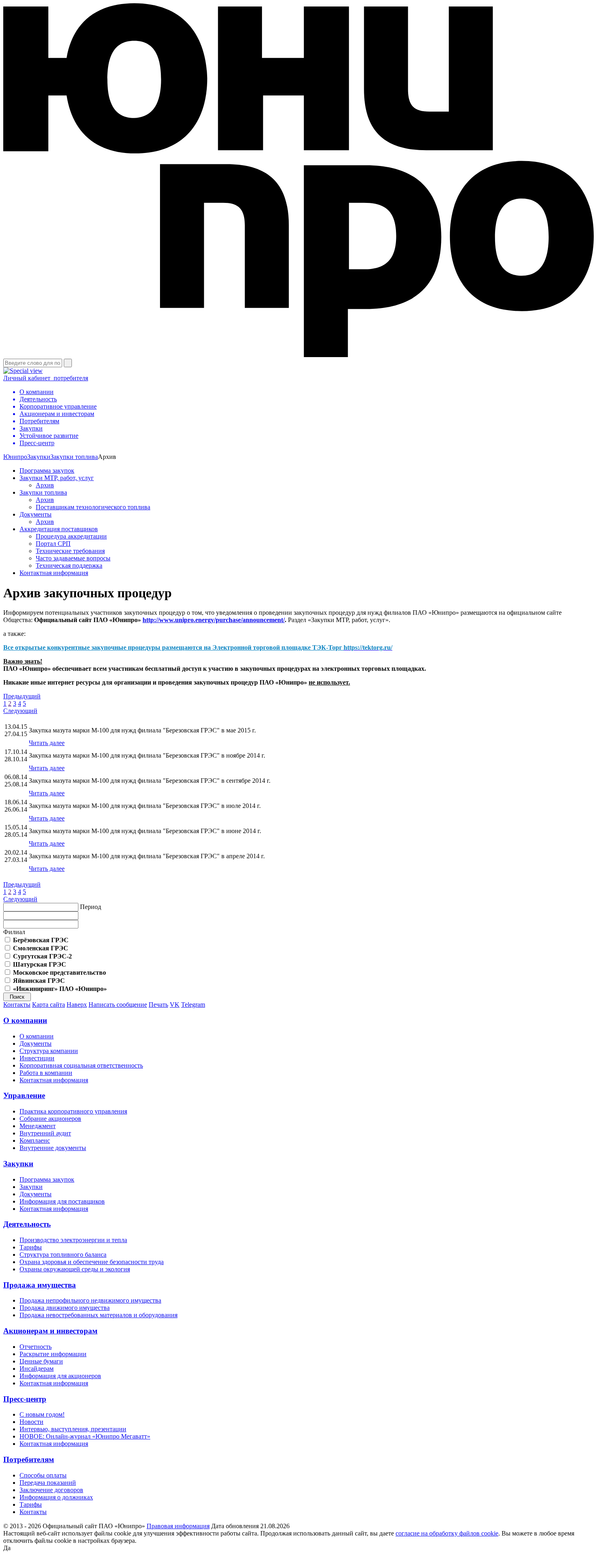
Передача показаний (47, 1482)
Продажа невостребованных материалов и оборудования (98, 1315)
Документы (35, 514)
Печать (158, 1004)
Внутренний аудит (45, 1133)
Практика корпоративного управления (73, 1111)
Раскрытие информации (53, 1353)
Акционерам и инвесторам (50, 1331)
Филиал (14, 931)
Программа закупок (46, 470)
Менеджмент (37, 1125)
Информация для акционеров (60, 1375)
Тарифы (30, 1247)
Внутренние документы (52, 1147)
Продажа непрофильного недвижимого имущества (90, 1300)
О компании (25, 1020)
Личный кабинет (45, 378)
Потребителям (28, 1459)
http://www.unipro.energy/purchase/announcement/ (214, 619)
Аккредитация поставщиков (58, 529)
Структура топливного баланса (62, 1254)
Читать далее (47, 742)
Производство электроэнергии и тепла (73, 1239)
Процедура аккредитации (71, 536)
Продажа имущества (39, 1285)
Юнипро (15, 456)
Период (90, 906)
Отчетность (35, 1346)
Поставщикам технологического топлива (93, 507)
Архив (45, 485)
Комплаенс (34, 1140)
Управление (24, 1095)
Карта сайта (48, 1004)
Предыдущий (22, 696)
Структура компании (48, 1050)
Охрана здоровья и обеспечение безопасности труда (91, 1261)
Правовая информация (178, 1526)
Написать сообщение (118, 1004)
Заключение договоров (51, 1489)
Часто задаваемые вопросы (73, 558)
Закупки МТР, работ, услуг (56, 477)
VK (175, 1004)
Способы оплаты (43, 1475)
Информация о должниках (56, 1497)
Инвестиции (36, 1058)
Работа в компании (45, 1072)
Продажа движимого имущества (64, 1307)
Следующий (20, 710)
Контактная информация (53, 572)
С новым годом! (42, 1414)
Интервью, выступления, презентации (72, 1429)
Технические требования (70, 550)
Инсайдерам (36, 1368)
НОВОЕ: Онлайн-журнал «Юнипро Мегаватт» (84, 1436)
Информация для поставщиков (62, 1201)
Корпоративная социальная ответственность (81, 1065)
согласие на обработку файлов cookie (447, 1533)
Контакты (16, 1004)
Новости (31, 1421)
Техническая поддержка (69, 565)
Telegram (193, 1004)
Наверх (77, 1004)
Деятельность (27, 1224)
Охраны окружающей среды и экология (74, 1269)
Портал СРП (53, 543)
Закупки (38, 456)
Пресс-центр (24, 1399)
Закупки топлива (74, 456)
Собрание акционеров (50, 1118)
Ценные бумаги (41, 1361)
